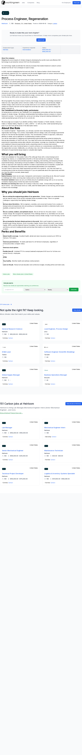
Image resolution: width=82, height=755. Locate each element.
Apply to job (41, 40)
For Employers (66, 2)
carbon (55, 23)
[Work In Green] (10, 3)
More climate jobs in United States (23, 274)
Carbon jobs (6, 274)
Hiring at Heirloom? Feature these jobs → (11, 413)
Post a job (76, 2)
